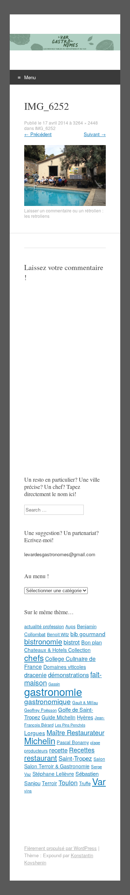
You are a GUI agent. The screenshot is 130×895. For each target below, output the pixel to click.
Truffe (85, 783)
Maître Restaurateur (75, 732)
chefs (34, 657)
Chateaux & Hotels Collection (57, 649)
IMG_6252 (45, 128)
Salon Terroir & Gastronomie (57, 766)
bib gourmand (87, 634)
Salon (99, 759)
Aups (70, 626)
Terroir (49, 783)
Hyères (85, 717)
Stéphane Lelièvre (53, 773)
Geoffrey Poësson (40, 710)
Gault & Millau (85, 702)
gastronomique (47, 701)
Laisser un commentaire (48, 210)
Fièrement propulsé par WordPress (60, 848)
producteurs (36, 750)
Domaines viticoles (64, 666)
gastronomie (53, 691)
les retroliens (36, 216)
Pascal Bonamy (73, 742)
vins (28, 790)
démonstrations (68, 674)
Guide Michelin (58, 717)
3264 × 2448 (85, 123)
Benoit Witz (58, 634)
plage (95, 742)
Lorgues (34, 733)
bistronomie (43, 641)
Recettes (82, 749)
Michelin (39, 740)
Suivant (95, 134)
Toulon (68, 782)
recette (58, 750)
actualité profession (44, 626)
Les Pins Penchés (70, 725)
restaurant (40, 757)
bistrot (72, 642)
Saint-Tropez (75, 758)
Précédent (38, 134)
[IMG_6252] (65, 204)
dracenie (35, 674)
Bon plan (91, 642)
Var (99, 781)
